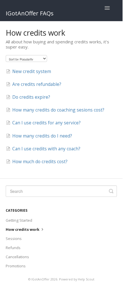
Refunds (13, 247)
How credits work (23, 229)
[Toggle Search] (111, 191)
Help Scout (86, 279)
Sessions (14, 238)
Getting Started (19, 220)
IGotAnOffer (40, 279)
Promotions (16, 265)
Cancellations (17, 256)
